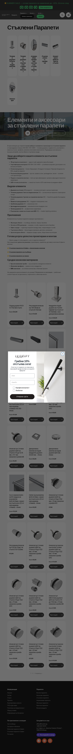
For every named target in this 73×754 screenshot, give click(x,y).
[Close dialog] (62, 354)
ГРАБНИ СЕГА (22, 397)
